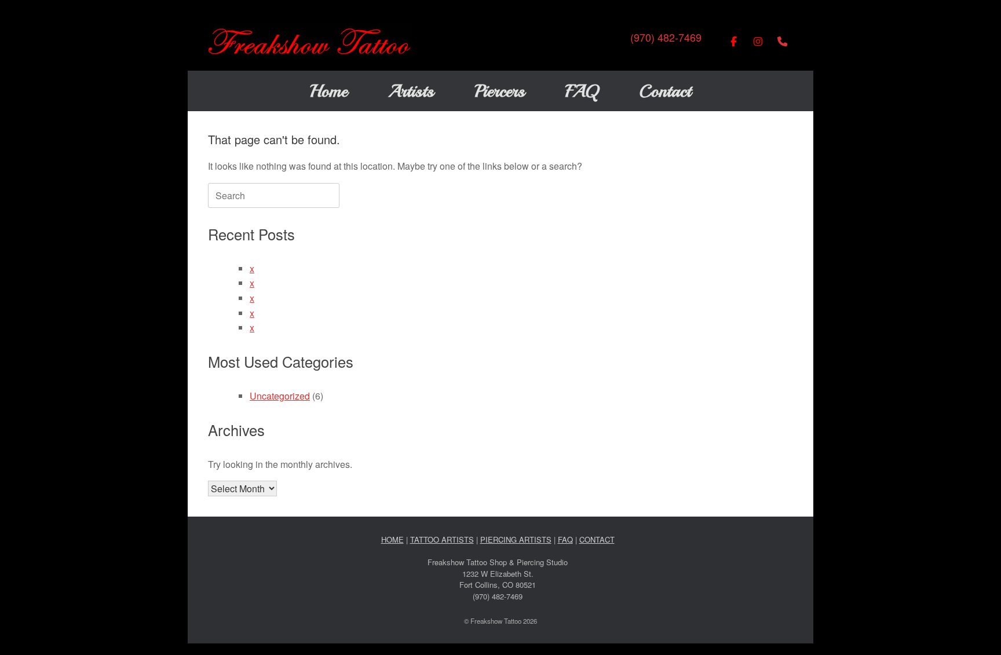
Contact (665, 91)
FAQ (581, 91)
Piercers (499, 91)
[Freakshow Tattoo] (310, 41)
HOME (392, 539)
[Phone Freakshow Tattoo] (782, 41)
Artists (411, 91)
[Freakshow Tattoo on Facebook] (733, 41)
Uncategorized (280, 395)
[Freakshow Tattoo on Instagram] (758, 41)
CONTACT (597, 539)
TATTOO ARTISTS (442, 539)
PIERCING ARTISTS (515, 539)
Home (329, 91)
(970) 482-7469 (666, 37)
